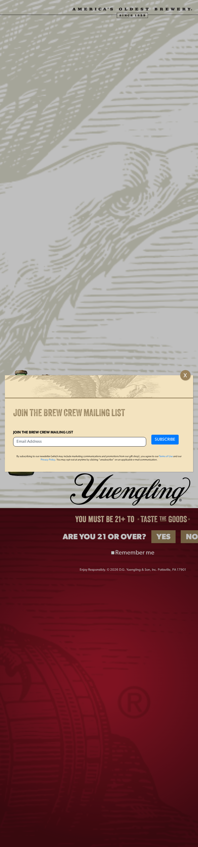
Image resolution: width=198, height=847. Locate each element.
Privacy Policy (48, 459)
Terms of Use (166, 456)
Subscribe (165, 440)
